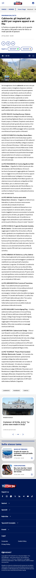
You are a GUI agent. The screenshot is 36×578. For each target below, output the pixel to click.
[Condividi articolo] (3, 43)
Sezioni (4, 503)
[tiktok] (32, 496)
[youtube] (28, 496)
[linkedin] (19, 496)
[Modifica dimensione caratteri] (13, 43)
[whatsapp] (11, 496)
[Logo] (18, 3)
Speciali (4, 510)
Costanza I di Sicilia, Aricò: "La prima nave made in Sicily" (16, 423)
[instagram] (7, 496)
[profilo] (33, 3)
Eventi (4, 529)
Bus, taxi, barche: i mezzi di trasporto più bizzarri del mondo (23, 469)
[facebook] (2, 496)
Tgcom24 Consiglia (8, 523)
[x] (15, 496)
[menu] (3, 3)
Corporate (5, 541)
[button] (18, 3)
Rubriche (5, 516)
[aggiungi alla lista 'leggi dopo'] (8, 43)
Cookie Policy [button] (22, 541)
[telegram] (24, 496)
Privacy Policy (6, 544)
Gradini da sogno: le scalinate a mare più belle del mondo (23, 453)
